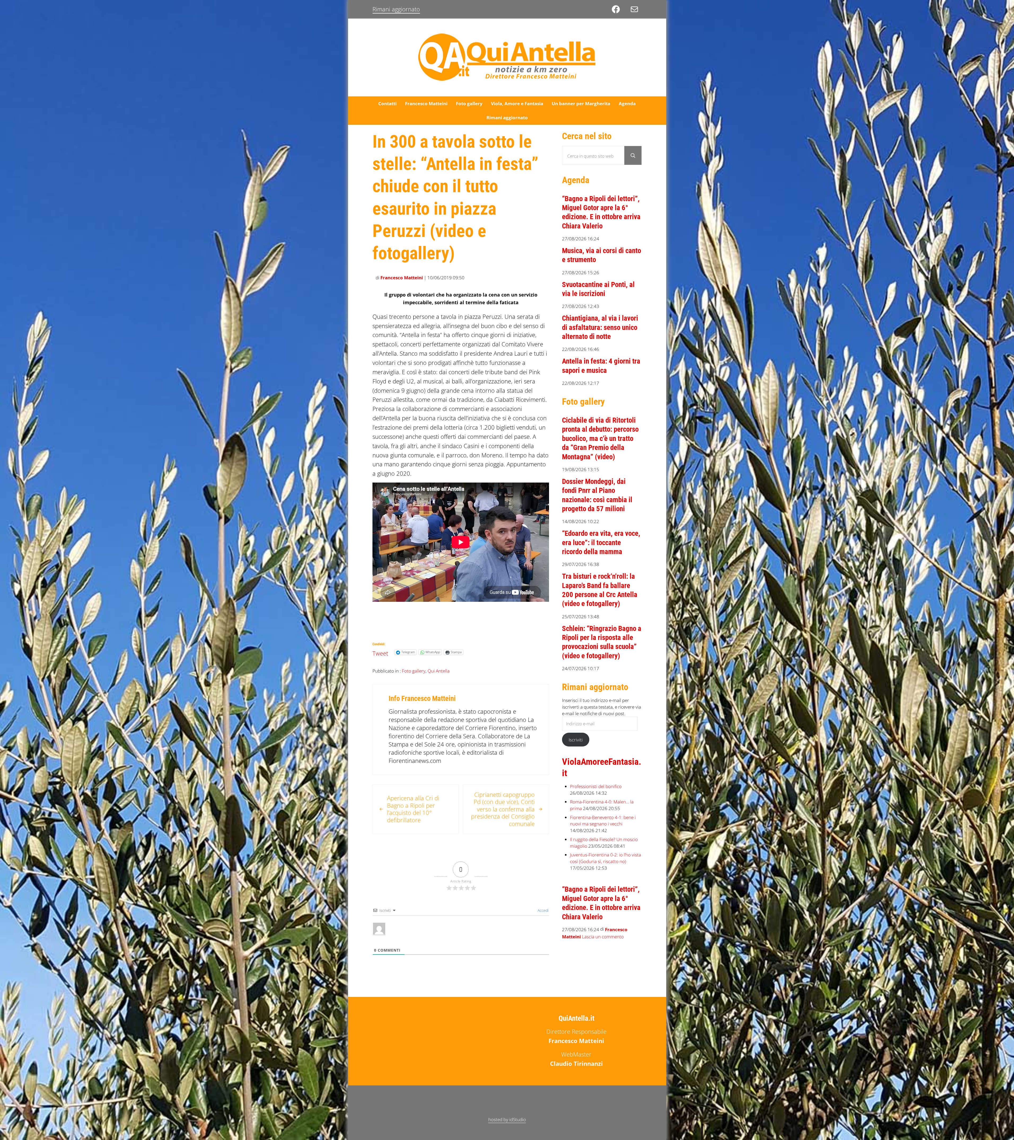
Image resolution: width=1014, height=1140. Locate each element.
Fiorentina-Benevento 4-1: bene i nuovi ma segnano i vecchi (603, 820)
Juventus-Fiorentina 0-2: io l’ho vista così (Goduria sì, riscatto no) (605, 857)
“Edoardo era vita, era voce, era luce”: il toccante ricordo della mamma (601, 542)
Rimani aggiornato (396, 9)
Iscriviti (576, 739)
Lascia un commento (603, 936)
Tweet (380, 651)
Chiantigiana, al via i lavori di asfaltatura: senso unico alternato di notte (600, 327)
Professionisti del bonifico (596, 786)
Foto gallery (413, 671)
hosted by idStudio (507, 1119)
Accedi (542, 910)
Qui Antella (439, 671)
